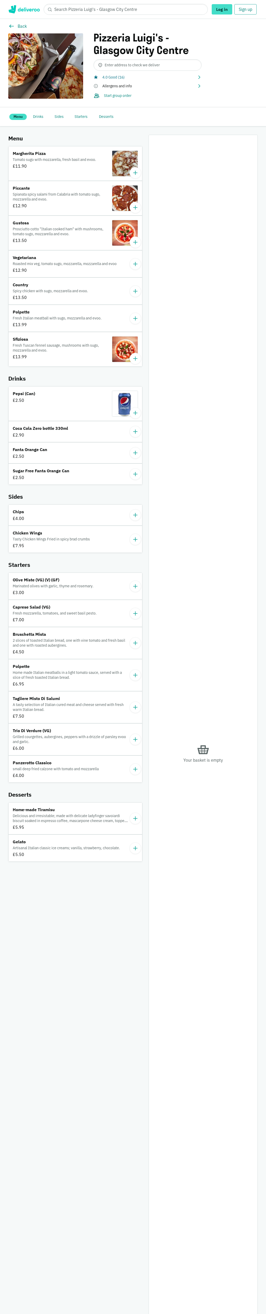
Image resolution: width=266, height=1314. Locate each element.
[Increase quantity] (135, 172)
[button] (147, 77)
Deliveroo (24, 9)
